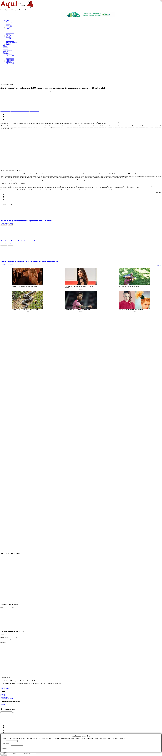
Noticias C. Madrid (9, 38)
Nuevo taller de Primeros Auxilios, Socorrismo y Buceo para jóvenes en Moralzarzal (29, 241)
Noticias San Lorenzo (34, 111)
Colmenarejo (8, 27)
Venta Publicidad (4, 697)
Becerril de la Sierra (9, 22)
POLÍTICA (5, 45)
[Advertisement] (81, 75)
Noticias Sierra (8, 39)
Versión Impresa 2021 (10, 60)
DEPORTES (5, 47)
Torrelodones (8, 43)
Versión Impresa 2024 (10, 56)
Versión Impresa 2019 (10, 62)
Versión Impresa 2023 (10, 58)
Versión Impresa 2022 (10, 59)
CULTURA (5, 49)
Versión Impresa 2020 (10, 61)
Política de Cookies (5, 688)
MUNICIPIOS (6, 20)
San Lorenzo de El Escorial (11, 42)
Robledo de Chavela (10, 41)
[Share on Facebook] (3, 115)
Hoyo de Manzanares (10, 33)
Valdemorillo (8, 44)
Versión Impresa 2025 (10, 55)
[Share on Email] (3, 119)
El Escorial (8, 29)
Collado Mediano (9, 25)
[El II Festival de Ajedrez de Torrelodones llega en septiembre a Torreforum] (13, 217)
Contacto (3, 694)
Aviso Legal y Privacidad (6, 687)
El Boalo (7, 28)
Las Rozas (8, 34)
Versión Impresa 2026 (10, 54)
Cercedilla (8, 24)
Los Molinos (8, 35)
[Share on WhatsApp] (3, 113)
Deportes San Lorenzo (17, 111)
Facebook (3, 704)
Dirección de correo (5, 639)
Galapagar (8, 30)
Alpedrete (7, 21)
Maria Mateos (10, 223)
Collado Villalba (9, 26)
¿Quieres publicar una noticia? (7, 698)
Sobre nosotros (4, 685)
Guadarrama (8, 31)
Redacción (3, 695)
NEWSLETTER (9, 84)
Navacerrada (8, 37)
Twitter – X (3, 706)
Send (2, 754)
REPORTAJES (6, 51)
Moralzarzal (8, 36)
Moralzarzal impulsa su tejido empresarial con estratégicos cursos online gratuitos (29, 261)
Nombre (2, 634)
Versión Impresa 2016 (10, 63)
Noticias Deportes (25, 111)
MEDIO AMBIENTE (7, 50)
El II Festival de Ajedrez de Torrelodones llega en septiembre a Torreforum (26, 221)
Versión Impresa (6, 53)
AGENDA (5, 52)
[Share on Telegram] (3, 118)
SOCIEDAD (5, 46)
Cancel (5, 754)
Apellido (2, 637)
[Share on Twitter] (3, 116)
